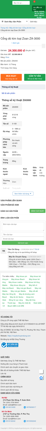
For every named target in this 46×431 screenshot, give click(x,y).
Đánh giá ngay (37, 211)
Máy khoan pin (21, 276)
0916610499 (10, 407)
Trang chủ (4, 28)
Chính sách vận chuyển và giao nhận (14, 367)
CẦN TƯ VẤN (35, 77)
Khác (7, 57)
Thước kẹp (12, 303)
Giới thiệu (33, 21)
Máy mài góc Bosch (24, 288)
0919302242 (31, 421)
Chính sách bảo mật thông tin (12, 386)
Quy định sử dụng (7, 380)
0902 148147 (39, 16)
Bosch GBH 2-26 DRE (16, 306)
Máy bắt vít (33, 285)
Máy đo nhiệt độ (25, 303)
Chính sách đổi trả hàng (10, 390)
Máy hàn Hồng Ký (9, 294)
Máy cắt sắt (33, 291)
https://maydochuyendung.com (19, 335)
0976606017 (31, 407)
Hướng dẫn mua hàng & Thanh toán (14, 364)
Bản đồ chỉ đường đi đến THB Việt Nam (15, 370)
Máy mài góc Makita (18, 291)
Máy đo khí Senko (16, 297)
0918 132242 (39, 12)
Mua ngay (11, 77)
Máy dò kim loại (15, 28)
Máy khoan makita (15, 282)
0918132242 (10, 421)
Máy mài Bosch (8, 288)
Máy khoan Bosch (18, 279)
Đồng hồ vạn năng (16, 300)
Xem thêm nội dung (22, 193)
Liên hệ (3, 373)
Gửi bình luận (23, 243)
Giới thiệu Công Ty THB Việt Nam (13, 360)
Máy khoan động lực (17, 285)
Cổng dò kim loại (28, 28)
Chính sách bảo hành (9, 383)
